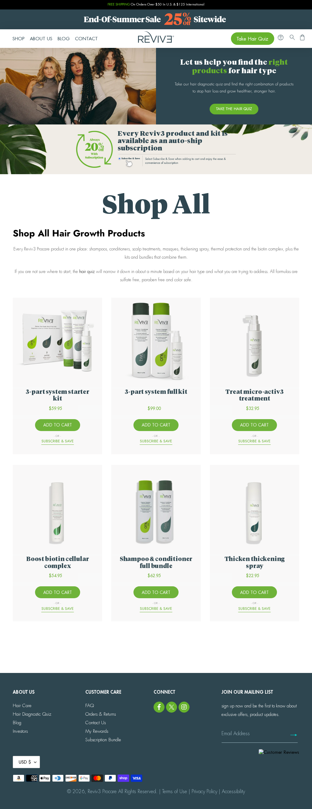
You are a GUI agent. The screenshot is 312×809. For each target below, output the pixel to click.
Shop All (156, 206)
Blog (17, 723)
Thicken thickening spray (254, 562)
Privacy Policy (204, 791)
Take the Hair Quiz (234, 109)
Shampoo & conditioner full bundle (156, 562)
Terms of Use (174, 791)
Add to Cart (57, 425)
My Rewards (96, 731)
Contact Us (95, 723)
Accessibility (233, 791)
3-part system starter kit (57, 395)
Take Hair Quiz (252, 39)
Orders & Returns (100, 714)
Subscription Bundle (103, 740)
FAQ (89, 705)
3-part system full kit (156, 392)
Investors (20, 731)
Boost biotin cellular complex (57, 562)
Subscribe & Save (57, 441)
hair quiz (87, 271)
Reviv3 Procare (102, 791)
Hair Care (22, 705)
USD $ (25, 762)
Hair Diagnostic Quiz (32, 714)
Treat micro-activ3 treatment (254, 395)
